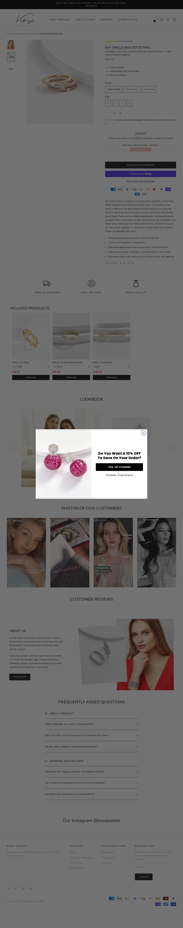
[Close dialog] (143, 432)
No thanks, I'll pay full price (119, 475)
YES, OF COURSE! (119, 467)
